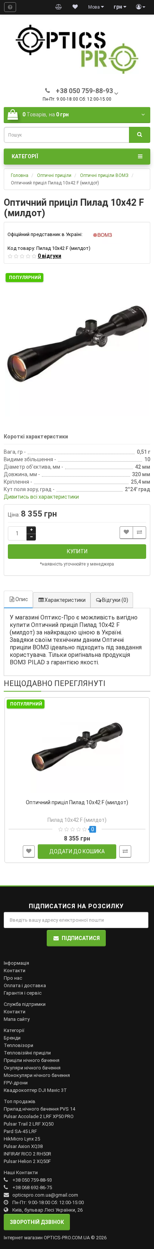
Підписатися (81, 938)
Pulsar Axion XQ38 (23, 1146)
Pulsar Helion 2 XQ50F (27, 1161)
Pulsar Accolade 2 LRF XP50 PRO (39, 1116)
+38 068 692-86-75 (32, 1187)
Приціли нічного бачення (31, 1060)
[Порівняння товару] (58, 7)
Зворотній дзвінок (37, 1222)
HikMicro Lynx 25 (22, 1139)
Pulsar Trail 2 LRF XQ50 (28, 1124)
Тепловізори (18, 1045)
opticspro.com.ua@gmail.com (45, 1195)
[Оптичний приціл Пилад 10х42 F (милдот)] (77, 344)
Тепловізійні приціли (27, 1053)
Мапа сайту (17, 1019)
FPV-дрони (16, 1083)
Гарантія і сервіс (22, 993)
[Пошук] (140, 135)
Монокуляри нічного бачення (37, 1075)
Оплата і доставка (25, 985)
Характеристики (65, 600)
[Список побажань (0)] (75, 7)
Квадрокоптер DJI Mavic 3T (35, 1090)
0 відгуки (49, 256)
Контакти (14, 970)
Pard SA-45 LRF (20, 1131)
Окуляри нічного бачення (32, 1068)
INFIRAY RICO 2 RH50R (27, 1154)
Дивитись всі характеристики (41, 497)
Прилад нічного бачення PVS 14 (39, 1109)
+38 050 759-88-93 (32, 1180)
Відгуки (115, 600)
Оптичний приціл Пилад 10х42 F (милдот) (77, 802)
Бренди (12, 1038)
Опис (21, 599)
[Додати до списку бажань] (126, 532)
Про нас (13, 978)
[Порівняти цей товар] (139, 532)
